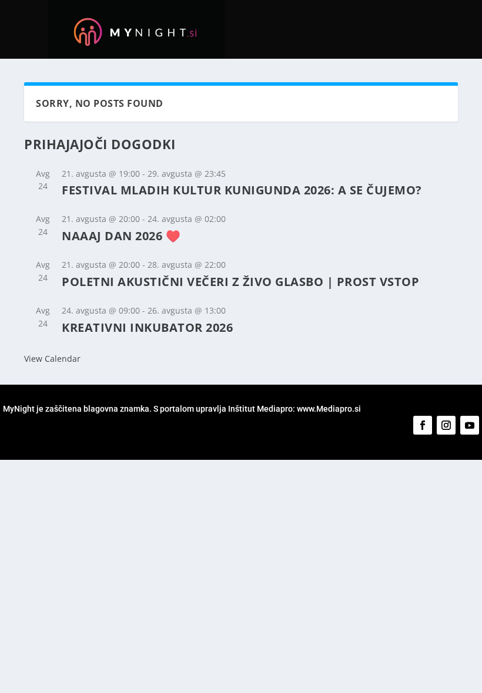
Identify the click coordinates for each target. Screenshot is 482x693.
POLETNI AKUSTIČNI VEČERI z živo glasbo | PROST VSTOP (240, 282)
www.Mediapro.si (330, 408)
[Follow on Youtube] (469, 425)
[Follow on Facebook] (422, 425)
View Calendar (52, 358)
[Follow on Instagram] (446, 425)
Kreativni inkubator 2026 (147, 327)
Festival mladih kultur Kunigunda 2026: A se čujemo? (242, 190)
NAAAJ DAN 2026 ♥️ (121, 236)
